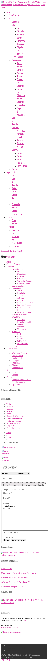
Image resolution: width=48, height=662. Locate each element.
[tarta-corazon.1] (8, 460)
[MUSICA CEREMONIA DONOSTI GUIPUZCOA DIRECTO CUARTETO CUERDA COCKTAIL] (24, 602)
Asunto (7, 503)
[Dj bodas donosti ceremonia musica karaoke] (11, 632)
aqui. (25, 620)
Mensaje (7, 508)
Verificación (9, 537)
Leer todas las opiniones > (12, 587)
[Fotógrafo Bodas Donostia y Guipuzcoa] (24, 555)
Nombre (7, 493)
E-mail (6, 498)
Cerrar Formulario (18, 540)
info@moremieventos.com (9, 627)
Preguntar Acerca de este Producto (15, 473)
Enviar (6, 540)
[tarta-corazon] (9, 447)
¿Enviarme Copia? (11, 532)
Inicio (8, 432)
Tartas (8, 437)
